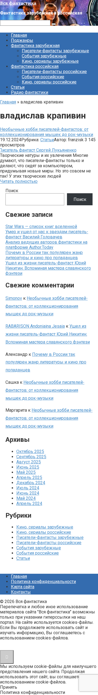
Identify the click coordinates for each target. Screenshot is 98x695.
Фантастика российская (35, 66)
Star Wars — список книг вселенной (41, 226)
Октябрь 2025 (30, 451)
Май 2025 (26, 472)
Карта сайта (22, 586)
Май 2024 (26, 498)
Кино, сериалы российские (49, 82)
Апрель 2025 (29, 477)
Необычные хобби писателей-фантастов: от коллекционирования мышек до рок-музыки (46, 132)
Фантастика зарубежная (35, 45)
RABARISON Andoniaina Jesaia (35, 326)
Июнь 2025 (27, 467)
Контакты (21, 592)
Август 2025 (28, 462)
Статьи (17, 87)
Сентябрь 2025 (31, 456)
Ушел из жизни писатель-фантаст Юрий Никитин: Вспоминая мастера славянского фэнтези (48, 268)
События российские (43, 76)
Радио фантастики (29, 92)
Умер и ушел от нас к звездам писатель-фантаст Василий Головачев (46, 234)
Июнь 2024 (27, 493)
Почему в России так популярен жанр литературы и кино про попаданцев (44, 255)
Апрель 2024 (29, 503)
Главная (19, 35)
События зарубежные (44, 56)
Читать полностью (19, 181)
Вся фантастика (18, 3)
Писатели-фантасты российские (54, 71)
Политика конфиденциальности (43, 581)
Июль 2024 (27, 488)
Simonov (13, 298)
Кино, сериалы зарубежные (50, 61)
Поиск (11, 190)
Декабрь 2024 (30, 482)
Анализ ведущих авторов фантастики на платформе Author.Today (46, 245)
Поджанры (22, 40)
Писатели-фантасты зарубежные (55, 50)
